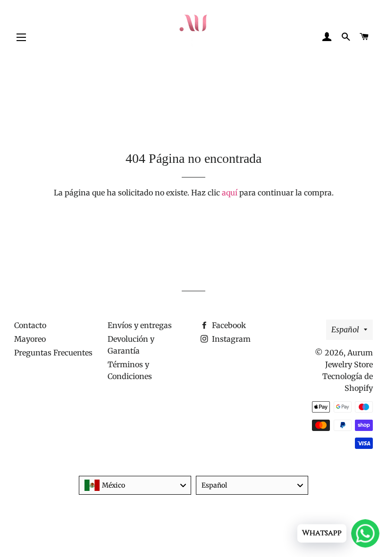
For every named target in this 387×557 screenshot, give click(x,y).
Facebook (228, 325)
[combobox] (135, 485)
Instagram (230, 339)
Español (345, 329)
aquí (229, 192)
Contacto (30, 325)
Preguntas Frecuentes (53, 352)
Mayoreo (30, 339)
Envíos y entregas (140, 325)
